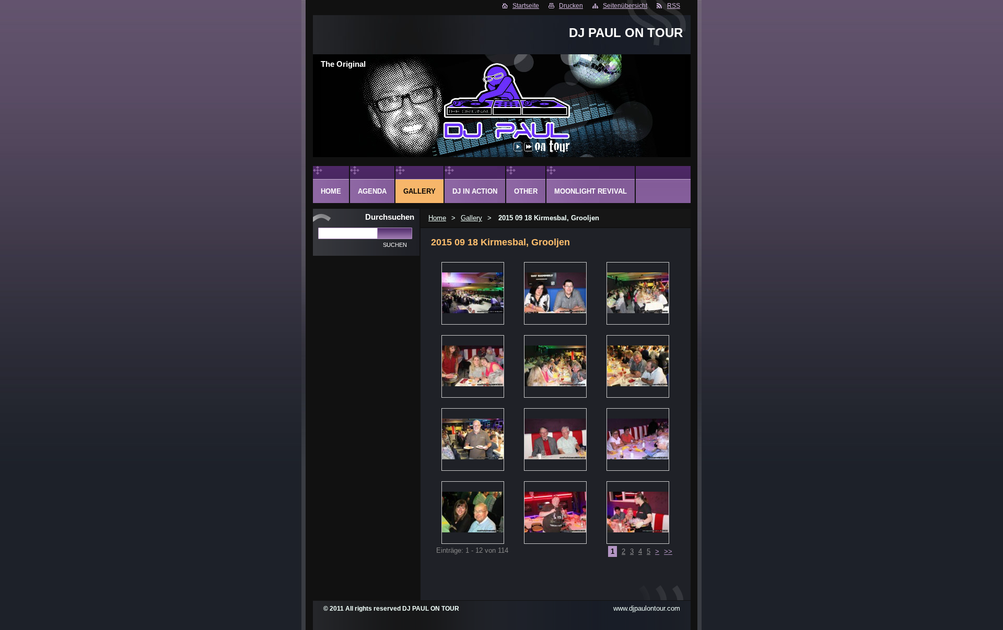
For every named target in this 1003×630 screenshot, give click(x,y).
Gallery (471, 218)
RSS (673, 6)
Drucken (571, 6)
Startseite (525, 6)
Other (526, 191)
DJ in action (474, 191)
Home (437, 218)
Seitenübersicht (625, 6)
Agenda (372, 191)
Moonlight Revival (590, 191)
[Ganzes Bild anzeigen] (473, 293)
